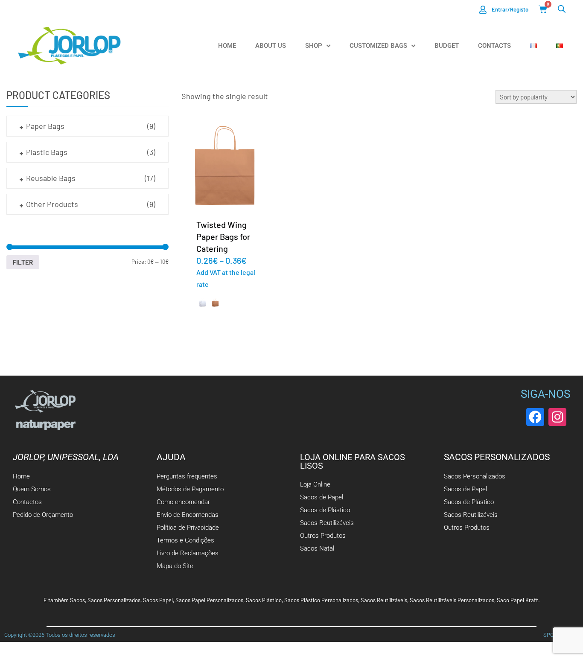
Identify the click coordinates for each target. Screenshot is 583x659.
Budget (446, 46)
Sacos (77, 600)
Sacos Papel (158, 600)
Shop (313, 46)
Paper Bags (45, 126)
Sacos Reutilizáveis (384, 600)
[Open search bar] (561, 8)
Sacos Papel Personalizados (209, 600)
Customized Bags (378, 46)
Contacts (494, 46)
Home (227, 46)
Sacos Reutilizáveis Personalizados (452, 600)
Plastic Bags (46, 152)
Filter (23, 262)
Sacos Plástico (264, 600)
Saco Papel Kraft (517, 600)
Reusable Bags (51, 178)
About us (270, 46)
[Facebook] (535, 417)
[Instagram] (557, 417)
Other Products (52, 204)
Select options (225, 166)
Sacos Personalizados (113, 600)
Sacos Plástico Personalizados (321, 600)
